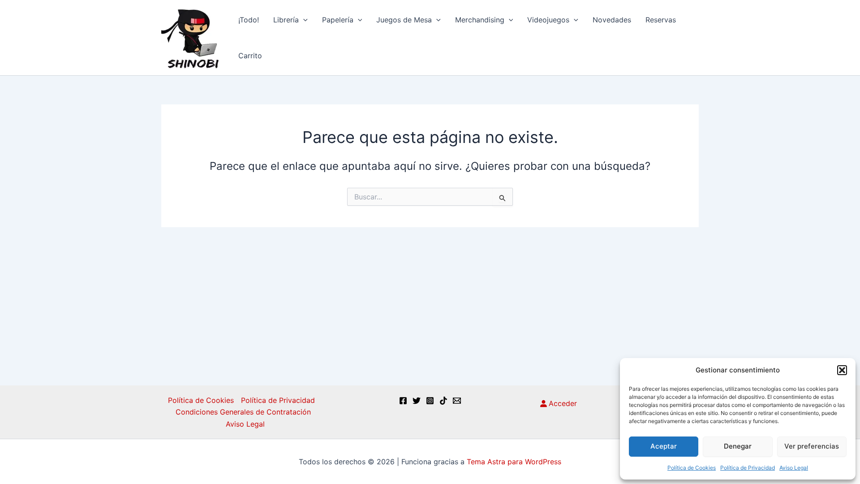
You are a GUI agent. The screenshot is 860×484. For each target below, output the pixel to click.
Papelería (337, 19)
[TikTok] (443, 401)
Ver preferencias (811, 446)
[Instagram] (430, 401)
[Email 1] (457, 401)
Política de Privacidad (747, 467)
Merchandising (479, 19)
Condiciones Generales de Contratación (243, 411)
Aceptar (663, 446)
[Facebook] (403, 401)
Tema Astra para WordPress (514, 461)
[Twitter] (417, 401)
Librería (286, 19)
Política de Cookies (691, 467)
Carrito (250, 55)
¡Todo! (248, 19)
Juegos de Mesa (404, 19)
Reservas (660, 19)
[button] (842, 370)
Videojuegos (548, 19)
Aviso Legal (793, 467)
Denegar (738, 446)
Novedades (612, 19)
